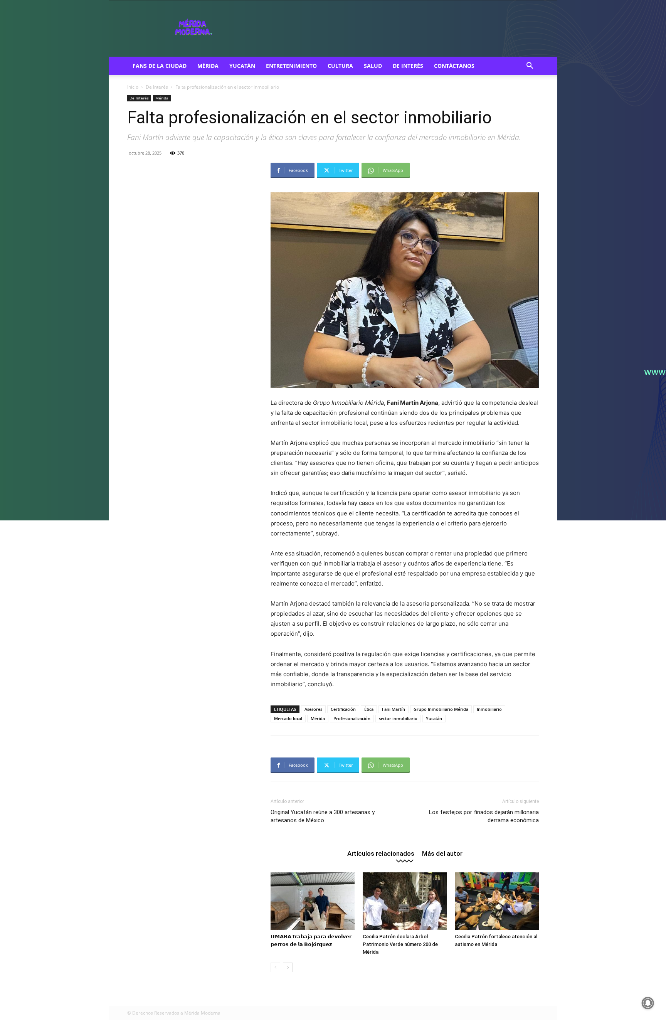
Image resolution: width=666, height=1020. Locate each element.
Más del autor (442, 853)
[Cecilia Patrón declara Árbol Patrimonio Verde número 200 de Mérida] (405, 901)
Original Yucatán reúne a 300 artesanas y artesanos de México (323, 816)
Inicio (132, 87)
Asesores (313, 709)
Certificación (343, 709)
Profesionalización (351, 718)
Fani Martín (393, 709)
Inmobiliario (489, 709)
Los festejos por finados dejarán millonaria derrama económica (484, 816)
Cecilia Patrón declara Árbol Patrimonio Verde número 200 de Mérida (400, 944)
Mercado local (288, 718)
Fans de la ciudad (160, 65)
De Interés (408, 65)
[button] (529, 66)
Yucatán (242, 65)
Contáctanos (454, 65)
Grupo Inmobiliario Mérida (441, 709)
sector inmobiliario (398, 718)
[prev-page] (275, 967)
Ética (368, 709)
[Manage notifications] (648, 1003)
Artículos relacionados (380, 853)
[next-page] (288, 967)
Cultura (340, 65)
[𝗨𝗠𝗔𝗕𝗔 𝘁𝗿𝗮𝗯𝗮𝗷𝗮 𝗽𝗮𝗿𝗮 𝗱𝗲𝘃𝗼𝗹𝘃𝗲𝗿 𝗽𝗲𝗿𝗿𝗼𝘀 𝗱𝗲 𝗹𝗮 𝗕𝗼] (313, 901)
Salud (373, 65)
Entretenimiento (291, 65)
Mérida (208, 65)
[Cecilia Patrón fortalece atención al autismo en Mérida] (497, 901)
